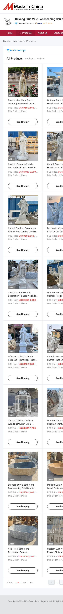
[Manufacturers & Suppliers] (23, 6)
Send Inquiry (22, 122)
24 (17, 582)
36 (24, 582)
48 (31, 582)
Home (9, 32)
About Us (42, 32)
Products (27, 32)
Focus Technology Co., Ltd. (41, 601)
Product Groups (17, 50)
